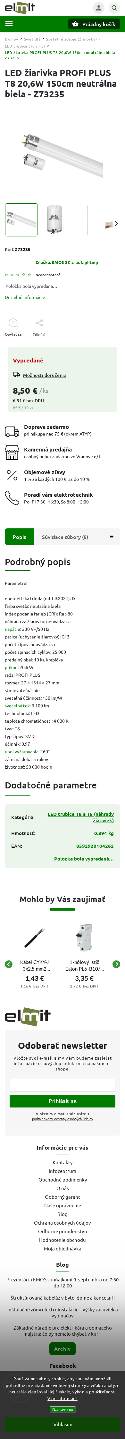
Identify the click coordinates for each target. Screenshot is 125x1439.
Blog (62, 1214)
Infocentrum (62, 1171)
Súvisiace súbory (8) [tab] (65, 536)
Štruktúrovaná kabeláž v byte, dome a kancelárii (63, 1297)
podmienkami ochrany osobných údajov (62, 1118)
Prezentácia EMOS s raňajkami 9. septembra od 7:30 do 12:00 (62, 1282)
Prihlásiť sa (62, 1101)
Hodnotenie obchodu (62, 1240)
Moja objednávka (62, 1248)
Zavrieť (99, 345)
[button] (34, 986)
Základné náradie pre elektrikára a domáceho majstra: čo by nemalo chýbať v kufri (62, 1330)
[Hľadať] (114, 8)
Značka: (67, 262)
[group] (34, 964)
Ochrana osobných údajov (62, 1222)
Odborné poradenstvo (62, 1231)
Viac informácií (62, 1398)
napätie (12, 629)
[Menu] (9, 23)
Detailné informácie (25, 297)
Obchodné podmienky (62, 1179)
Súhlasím (62, 1424)
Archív (62, 1349)
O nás (62, 1188)
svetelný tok (17, 705)
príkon (11, 667)
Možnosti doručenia (44, 375)
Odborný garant (62, 1197)
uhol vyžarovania (21, 751)
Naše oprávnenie (62, 1205)
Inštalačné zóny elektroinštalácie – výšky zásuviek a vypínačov (62, 1312)
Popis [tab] (19, 536)
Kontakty (62, 1162)
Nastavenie (62, 1409)
